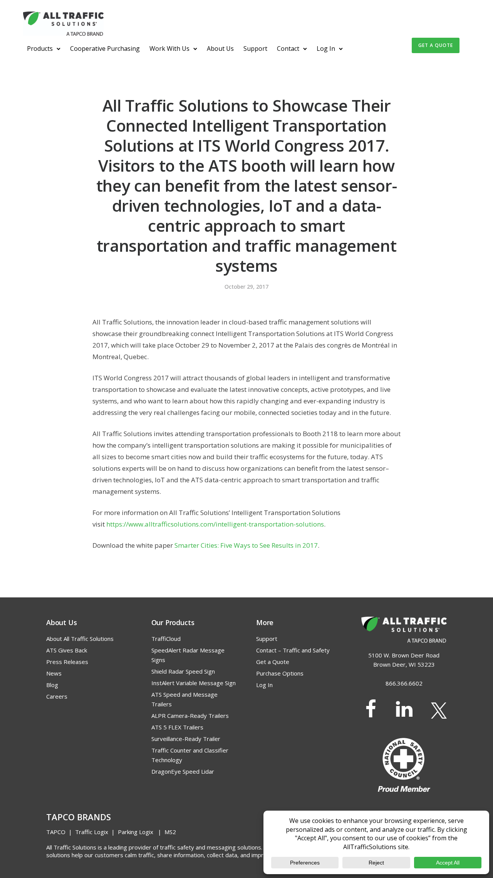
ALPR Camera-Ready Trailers (190, 715)
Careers (56, 696)
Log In (326, 48)
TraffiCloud (166, 638)
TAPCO (55, 832)
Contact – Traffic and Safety (293, 650)
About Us (220, 48)
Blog (52, 685)
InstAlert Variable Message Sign (193, 683)
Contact (288, 48)
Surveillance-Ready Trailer (185, 739)
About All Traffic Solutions (80, 638)
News (54, 673)
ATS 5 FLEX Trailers (177, 727)
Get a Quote (272, 662)
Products (40, 48)
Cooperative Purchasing (105, 48)
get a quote (435, 45)
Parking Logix (135, 832)
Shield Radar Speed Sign (183, 671)
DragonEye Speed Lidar (182, 771)
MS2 (170, 832)
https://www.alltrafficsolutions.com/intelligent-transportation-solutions (215, 524)
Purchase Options (280, 673)
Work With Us (169, 48)
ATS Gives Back (66, 650)
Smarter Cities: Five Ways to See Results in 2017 (246, 545)
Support (255, 48)
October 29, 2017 (246, 286)
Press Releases (67, 662)
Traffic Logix (91, 832)
